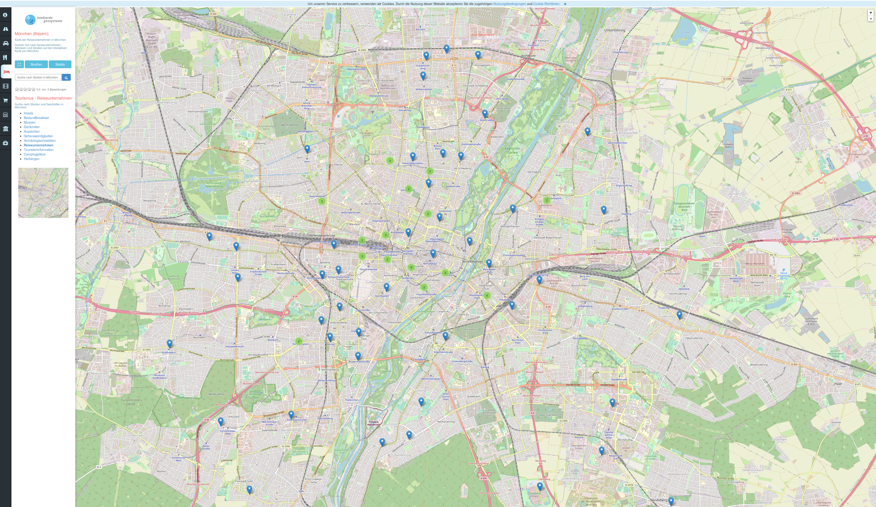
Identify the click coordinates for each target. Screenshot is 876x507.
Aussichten (32, 131)
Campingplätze (35, 154)
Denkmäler (32, 126)
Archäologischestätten (40, 140)
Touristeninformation (39, 149)
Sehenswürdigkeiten (38, 136)
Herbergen (31, 158)
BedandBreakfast (36, 117)
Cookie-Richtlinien (546, 3)
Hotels (28, 113)
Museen (30, 122)
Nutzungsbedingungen (509, 3)
